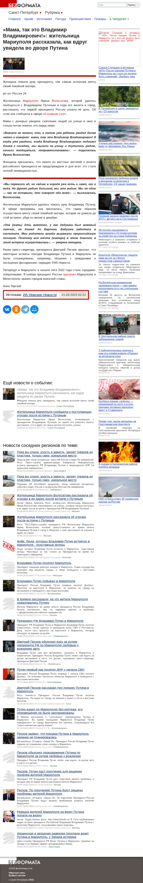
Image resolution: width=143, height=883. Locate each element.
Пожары (100, 19)
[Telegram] (25, 309)
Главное (15, 19)
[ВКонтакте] (7, 309)
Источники (44, 19)
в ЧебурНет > (119, 19)
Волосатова (60, 100)
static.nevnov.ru (16, 72)
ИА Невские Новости (40, 295)
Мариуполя (30, 100)
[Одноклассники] (16, 309)
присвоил (69, 274)
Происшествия (80, 19)
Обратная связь (17, 873)
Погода (60, 19)
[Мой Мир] (34, 309)
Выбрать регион (17, 875)
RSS (31, 880)
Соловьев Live (54, 114)
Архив (28, 19)
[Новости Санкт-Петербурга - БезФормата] (21, 4)
